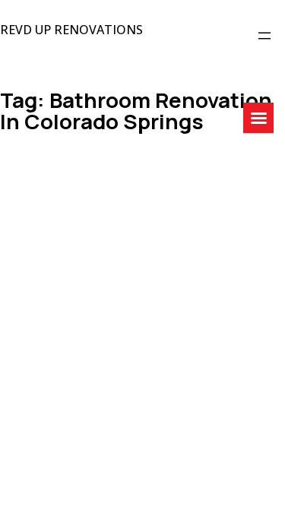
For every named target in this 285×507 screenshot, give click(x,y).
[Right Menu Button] (258, 118)
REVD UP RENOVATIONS (71, 29)
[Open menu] (264, 36)
